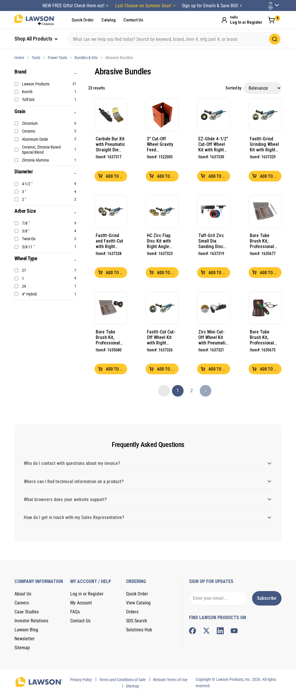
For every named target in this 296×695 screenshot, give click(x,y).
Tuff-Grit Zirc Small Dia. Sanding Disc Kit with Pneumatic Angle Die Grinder (211, 241)
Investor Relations (31, 621)
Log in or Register (86, 594)
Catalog (108, 20)
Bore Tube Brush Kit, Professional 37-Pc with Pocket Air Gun (264, 241)
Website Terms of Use (170, 679)
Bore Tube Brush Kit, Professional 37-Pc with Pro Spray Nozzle (110, 337)
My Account (81, 603)
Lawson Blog (26, 629)
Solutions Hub (139, 629)
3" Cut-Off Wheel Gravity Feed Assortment (160, 144)
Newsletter (24, 638)
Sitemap (22, 647)
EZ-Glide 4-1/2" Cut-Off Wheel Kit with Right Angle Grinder (213, 144)
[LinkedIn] (220, 630)
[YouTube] (234, 630)
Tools (36, 57)
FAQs (75, 612)
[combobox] (175, 39)
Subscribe (266, 598)
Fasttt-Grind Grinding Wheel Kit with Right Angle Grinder (264, 144)
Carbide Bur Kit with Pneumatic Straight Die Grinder (110, 144)
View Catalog (138, 603)
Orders (132, 612)
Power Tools (57, 57)
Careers (21, 603)
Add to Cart (116, 176)
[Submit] (274, 39)
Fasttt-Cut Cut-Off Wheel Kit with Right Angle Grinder (161, 337)
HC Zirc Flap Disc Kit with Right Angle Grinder (159, 241)
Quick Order (83, 20)
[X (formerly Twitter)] (206, 630)
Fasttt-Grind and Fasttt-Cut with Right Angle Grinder (109, 241)
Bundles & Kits (86, 57)
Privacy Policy (81, 679)
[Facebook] (192, 630)
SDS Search (136, 621)
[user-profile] (270, 7)
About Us (22, 594)
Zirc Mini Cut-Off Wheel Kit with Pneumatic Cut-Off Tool (213, 337)
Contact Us (133, 20)
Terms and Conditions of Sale (122, 679)
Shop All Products (33, 38)
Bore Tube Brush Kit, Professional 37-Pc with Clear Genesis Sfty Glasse (263, 337)
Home (19, 57)
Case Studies (26, 612)
